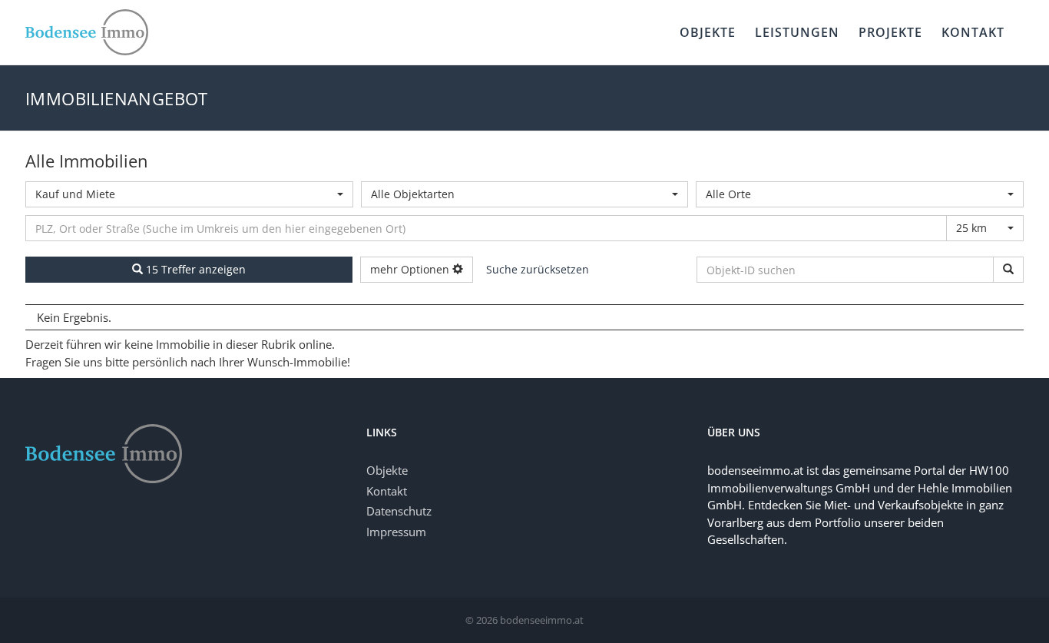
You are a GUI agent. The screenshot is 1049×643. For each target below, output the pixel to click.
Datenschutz (399, 511)
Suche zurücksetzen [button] (537, 269)
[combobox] (189, 194)
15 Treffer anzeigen (194, 269)
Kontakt (386, 491)
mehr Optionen (411, 269)
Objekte (387, 470)
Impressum (396, 531)
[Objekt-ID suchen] (1008, 270)
